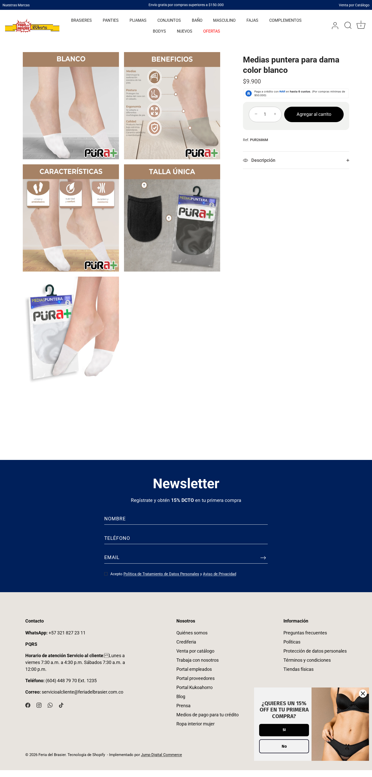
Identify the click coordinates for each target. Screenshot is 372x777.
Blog (180, 696)
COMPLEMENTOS (285, 20)
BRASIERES (81, 20)
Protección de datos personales (315, 651)
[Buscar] (348, 25)
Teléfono (117, 538)
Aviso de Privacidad (219, 574)
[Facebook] (27, 704)
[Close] (363, 693)
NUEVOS (184, 31)
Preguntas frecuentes (305, 632)
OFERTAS (211, 31)
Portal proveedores (195, 678)
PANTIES (111, 20)
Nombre (115, 519)
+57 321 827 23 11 (55, 632)
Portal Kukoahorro (194, 687)
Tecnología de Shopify (86, 754)
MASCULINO (224, 20)
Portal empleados (194, 669)
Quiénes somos (192, 632)
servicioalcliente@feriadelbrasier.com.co (82, 692)
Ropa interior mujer (195, 723)
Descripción (262, 160)
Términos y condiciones (307, 660)
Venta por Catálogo (354, 5)
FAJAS (252, 20)
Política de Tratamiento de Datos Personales (161, 574)
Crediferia (186, 642)
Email (111, 557)
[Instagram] (39, 704)
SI (284, 730)
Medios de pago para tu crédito (207, 714)
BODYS (159, 31)
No (284, 746)
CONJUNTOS (169, 20)
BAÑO (197, 20)
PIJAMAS (138, 20)
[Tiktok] (61, 704)
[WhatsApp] (50, 704)
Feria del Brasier (52, 754)
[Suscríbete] (263, 557)
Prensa (183, 705)
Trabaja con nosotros (197, 660)
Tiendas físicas (298, 669)
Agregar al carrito (314, 114)
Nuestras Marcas (16, 5)
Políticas (291, 642)
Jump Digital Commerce (161, 754)
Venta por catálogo (195, 651)
